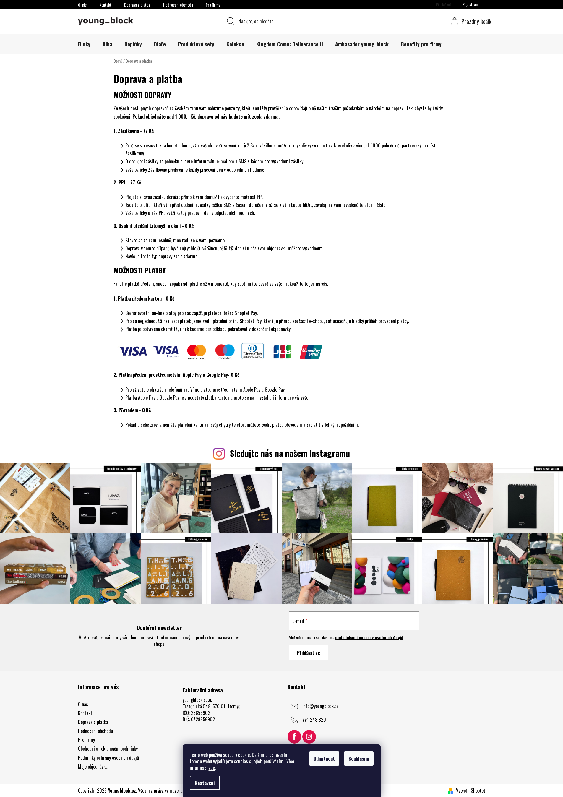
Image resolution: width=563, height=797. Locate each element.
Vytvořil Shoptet (470, 790)
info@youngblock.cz (320, 705)
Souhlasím (358, 758)
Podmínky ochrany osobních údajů (108, 757)
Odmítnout (324, 758)
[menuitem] (84, 44)
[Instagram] (309, 737)
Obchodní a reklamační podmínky (108, 748)
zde (212, 767)
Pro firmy (213, 4)
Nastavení (205, 782)
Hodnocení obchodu (178, 4)
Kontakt (105, 4)
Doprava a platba (137, 4)
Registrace (471, 4)
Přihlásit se (308, 652)
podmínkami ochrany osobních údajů (369, 637)
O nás (82, 4)
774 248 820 (314, 719)
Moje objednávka (93, 766)
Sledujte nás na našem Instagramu (290, 453)
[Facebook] (294, 737)
